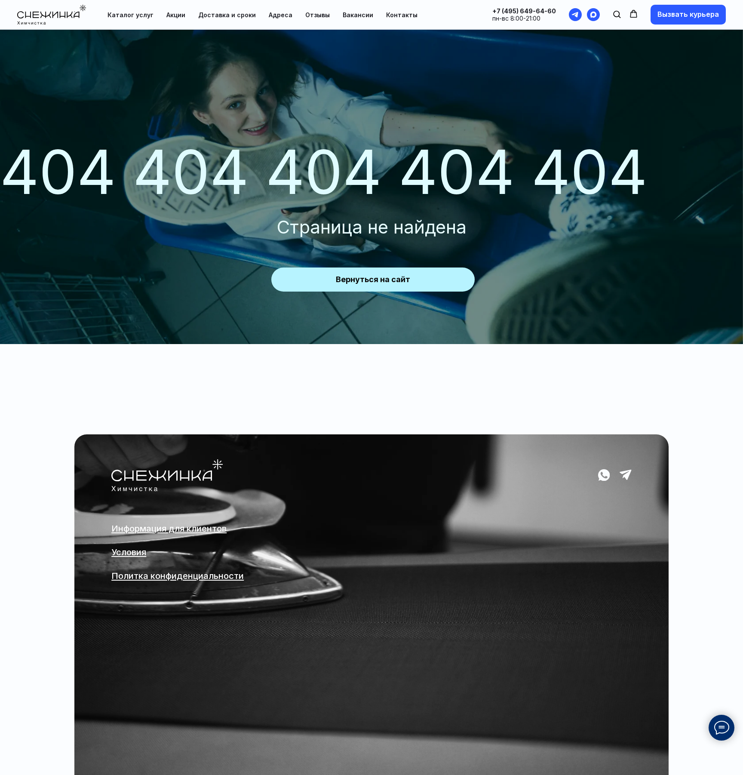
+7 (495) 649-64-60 (524, 11)
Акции (175, 14)
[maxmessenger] (593, 14)
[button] (617, 14)
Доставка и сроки (227, 14)
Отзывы (317, 14)
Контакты (402, 14)
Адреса (280, 14)
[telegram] (575, 14)
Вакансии (358, 14)
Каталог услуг (130, 14)
